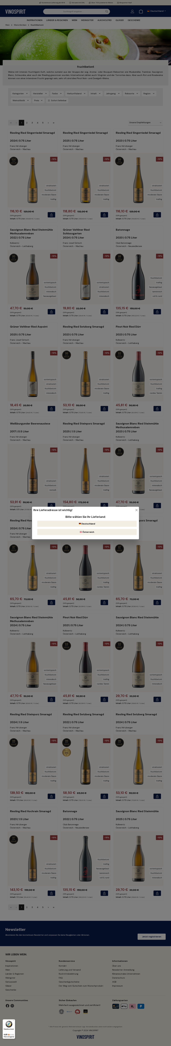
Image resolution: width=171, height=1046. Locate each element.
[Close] (136, 510)
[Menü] (13, 1021)
